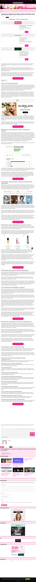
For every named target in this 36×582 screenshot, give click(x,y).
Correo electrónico (4, 496)
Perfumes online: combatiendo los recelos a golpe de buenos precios (18, 474)
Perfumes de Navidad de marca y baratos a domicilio (29, 474)
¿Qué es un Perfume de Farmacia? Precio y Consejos (29, 459)
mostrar (5, 80)
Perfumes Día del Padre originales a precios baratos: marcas (6, 474)
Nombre (3, 493)
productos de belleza (4, 450)
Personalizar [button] (18, 580)
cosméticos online (26, 449)
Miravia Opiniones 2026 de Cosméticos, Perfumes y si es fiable (18, 465)
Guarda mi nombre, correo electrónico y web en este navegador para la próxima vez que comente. (16, 503)
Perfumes (9, 10)
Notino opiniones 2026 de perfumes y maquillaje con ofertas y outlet (7, 453)
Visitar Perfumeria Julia (18, 78)
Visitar (27, 45)
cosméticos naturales (20, 449)
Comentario (3, 484)
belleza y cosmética (7, 449)
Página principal (4, 10)
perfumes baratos (33, 449)
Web (2, 499)
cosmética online (13, 449)
